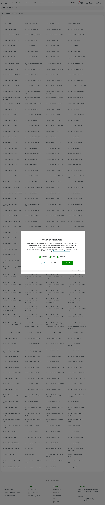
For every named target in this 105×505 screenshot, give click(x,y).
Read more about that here (61, 251)
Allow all (67, 263)
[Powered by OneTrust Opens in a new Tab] (78, 271)
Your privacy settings (41, 263)
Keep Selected (55, 263)
